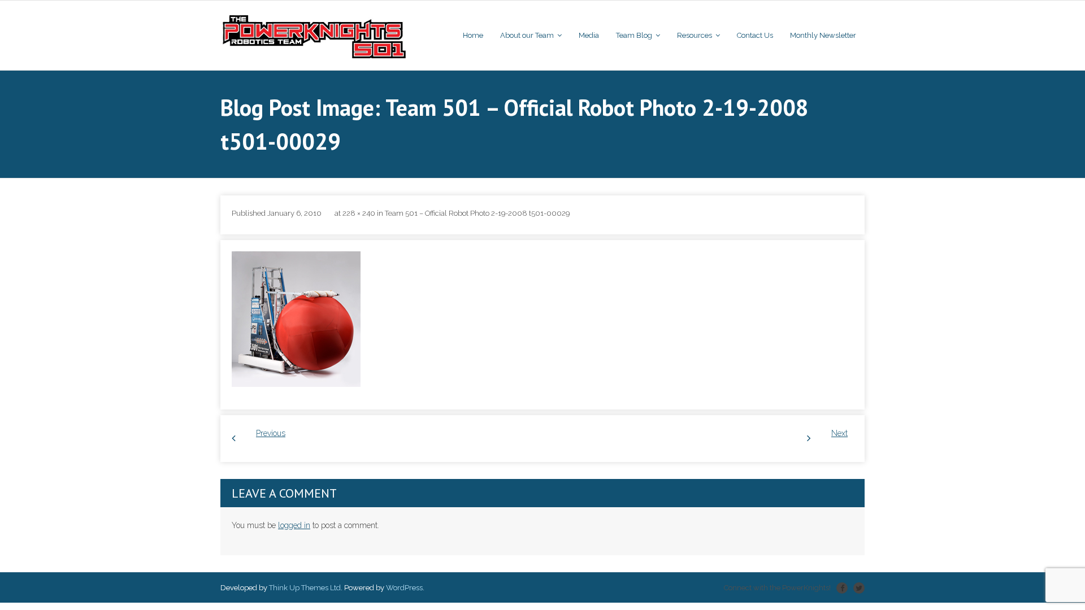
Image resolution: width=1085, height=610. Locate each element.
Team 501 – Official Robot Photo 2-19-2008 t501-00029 (477, 213)
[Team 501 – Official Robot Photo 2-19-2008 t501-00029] (296, 319)
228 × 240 (358, 213)
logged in (294, 525)
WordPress (404, 587)
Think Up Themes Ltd (305, 587)
